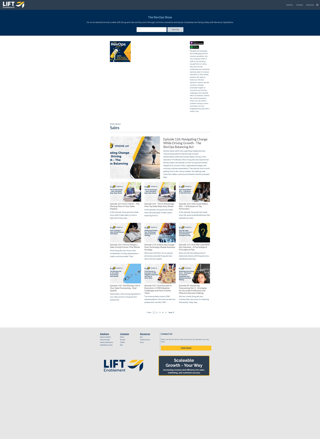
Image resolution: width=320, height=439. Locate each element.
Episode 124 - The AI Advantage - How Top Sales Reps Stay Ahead (159, 204)
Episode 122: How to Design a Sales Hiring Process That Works (125, 245)
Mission (122, 337)
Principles (122, 339)
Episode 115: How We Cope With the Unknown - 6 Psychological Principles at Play (194, 247)
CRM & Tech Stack (105, 339)
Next (170, 312)
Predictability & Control (106, 345)
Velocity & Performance (106, 342)
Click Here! (186, 348)
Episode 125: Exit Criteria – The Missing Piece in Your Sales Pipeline (124, 206)
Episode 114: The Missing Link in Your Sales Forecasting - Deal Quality (125, 288)
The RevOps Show (145, 339)
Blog (141, 337)
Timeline (122, 342)
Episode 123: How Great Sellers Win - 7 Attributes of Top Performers (193, 206)
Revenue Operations (105, 337)
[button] (186, 348)
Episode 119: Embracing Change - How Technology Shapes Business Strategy (159, 247)
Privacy (142, 342)
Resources (310, 5)
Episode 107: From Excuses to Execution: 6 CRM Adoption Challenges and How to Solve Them (158, 289)
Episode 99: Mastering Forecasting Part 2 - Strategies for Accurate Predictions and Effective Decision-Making (193, 289)
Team (121, 345)
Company (299, 5)
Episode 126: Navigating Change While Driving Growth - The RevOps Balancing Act (185, 143)
